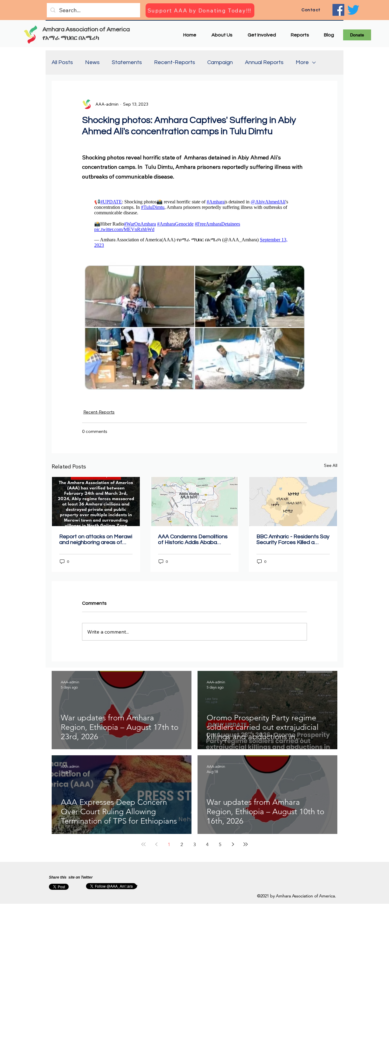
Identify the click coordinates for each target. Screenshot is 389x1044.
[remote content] (194, 222)
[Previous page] (156, 844)
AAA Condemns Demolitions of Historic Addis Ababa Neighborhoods (193, 539)
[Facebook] (338, 10)
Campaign (220, 62)
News (92, 62)
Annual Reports (264, 62)
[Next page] (232, 844)
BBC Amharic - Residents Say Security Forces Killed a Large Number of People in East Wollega (292, 539)
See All (330, 465)
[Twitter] (353, 10)
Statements (127, 62)
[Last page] (245, 844)
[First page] (143, 844)
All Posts (62, 62)
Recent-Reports (174, 62)
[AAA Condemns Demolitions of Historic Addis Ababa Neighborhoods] (195, 501)
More (302, 62)
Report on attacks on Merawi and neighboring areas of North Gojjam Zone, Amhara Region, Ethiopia (95, 539)
